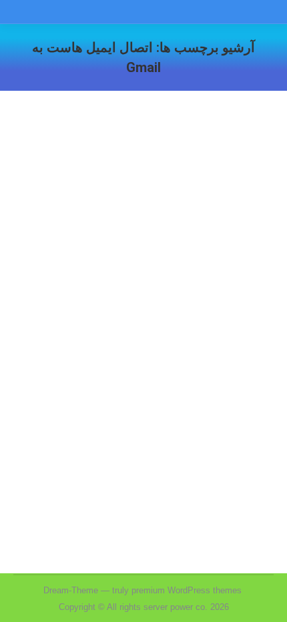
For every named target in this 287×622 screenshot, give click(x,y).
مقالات (206, 351)
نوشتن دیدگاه (232, 367)
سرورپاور (240, 351)
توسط (130, 351)
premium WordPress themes (186, 590)
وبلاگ (178, 351)
